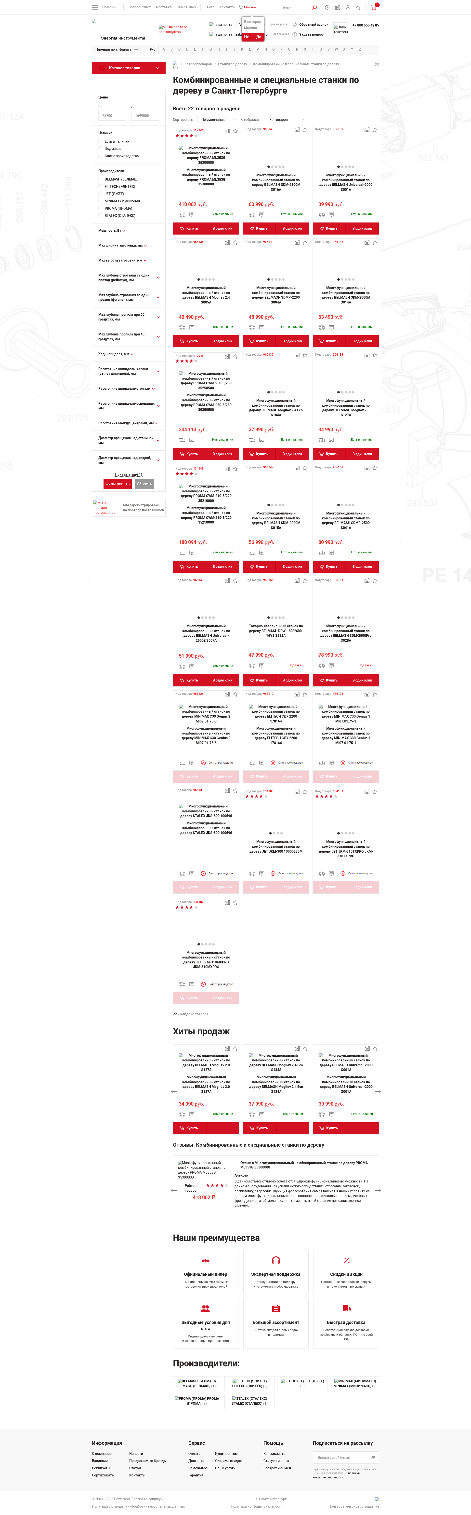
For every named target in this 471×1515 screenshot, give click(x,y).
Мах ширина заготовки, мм (120, 245)
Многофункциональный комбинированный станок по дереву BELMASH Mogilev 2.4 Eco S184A (276, 408)
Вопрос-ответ (140, 7)
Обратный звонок (313, 25)
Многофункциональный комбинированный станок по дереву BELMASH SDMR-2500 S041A (346, 520)
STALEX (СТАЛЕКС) (120, 216)
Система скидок (228, 1461)
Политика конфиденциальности (257, 1506)
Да (258, 37)
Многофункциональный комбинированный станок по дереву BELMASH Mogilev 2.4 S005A (206, 295)
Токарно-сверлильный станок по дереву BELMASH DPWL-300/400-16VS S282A (276, 631)
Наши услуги (225, 1468)
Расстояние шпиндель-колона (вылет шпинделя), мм (123, 371)
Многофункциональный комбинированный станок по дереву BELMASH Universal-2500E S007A (206, 633)
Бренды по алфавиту (114, 49)
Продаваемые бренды (148, 1461)
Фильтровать (117, 484)
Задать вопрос (311, 34)
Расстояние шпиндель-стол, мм (124, 388)
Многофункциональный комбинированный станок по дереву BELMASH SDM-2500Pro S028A (345, 633)
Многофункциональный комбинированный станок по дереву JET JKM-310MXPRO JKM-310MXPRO (206, 960)
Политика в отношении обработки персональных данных (138, 1506)
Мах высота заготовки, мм (120, 260)
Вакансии (100, 1461)
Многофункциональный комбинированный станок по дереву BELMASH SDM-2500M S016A (276, 182)
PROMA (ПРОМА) (118, 208)
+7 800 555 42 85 (366, 25)
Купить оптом (226, 1454)
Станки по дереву (232, 64)
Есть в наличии (117, 141)
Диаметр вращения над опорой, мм (124, 460)
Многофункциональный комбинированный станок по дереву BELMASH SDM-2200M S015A (276, 520)
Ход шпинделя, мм (113, 354)
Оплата (194, 1454)
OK (373, 1457)
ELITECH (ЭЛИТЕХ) (120, 187)
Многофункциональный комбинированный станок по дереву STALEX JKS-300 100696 (206, 828)
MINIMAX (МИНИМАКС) (124, 201)
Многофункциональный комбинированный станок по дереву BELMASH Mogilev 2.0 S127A (346, 408)
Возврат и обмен (277, 1468)
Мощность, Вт (109, 231)
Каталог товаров (198, 64)
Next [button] (378, 1091)
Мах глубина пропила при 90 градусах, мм (121, 317)
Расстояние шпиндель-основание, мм (126, 406)
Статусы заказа (276, 1461)
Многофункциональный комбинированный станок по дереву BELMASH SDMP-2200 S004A (276, 295)
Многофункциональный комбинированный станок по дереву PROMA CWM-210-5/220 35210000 (206, 515)
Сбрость (144, 484)
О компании (102, 1454)
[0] (372, 7)
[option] (206, 1091)
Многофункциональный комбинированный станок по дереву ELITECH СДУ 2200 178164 (276, 735)
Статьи (135, 1468)
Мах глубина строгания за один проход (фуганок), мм (123, 297)
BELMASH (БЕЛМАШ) (122, 179)
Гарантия (196, 1475)
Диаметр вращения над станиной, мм (126, 440)
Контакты (227, 7)
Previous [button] (174, 1091)
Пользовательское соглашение (353, 1506)
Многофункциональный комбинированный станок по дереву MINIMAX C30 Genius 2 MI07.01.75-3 (206, 735)
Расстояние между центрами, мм (126, 423)
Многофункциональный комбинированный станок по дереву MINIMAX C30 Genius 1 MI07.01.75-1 (346, 735)
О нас (210, 7)
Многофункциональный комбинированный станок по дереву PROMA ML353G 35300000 (206, 177)
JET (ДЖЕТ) (114, 194)
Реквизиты (101, 1468)
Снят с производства (122, 156)
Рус (153, 49)
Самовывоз (186, 7)
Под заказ (113, 149)
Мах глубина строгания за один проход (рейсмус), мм (123, 277)
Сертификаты (103, 1475)
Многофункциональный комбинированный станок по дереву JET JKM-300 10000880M (275, 846)
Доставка (164, 7)
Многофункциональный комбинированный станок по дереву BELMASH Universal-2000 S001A (345, 182)
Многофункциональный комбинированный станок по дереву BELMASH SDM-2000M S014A (346, 295)
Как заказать (274, 1454)
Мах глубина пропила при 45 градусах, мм (121, 336)
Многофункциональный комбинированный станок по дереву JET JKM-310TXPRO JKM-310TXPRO (346, 849)
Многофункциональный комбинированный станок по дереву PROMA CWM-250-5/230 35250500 (206, 402)
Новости (136, 1454)
